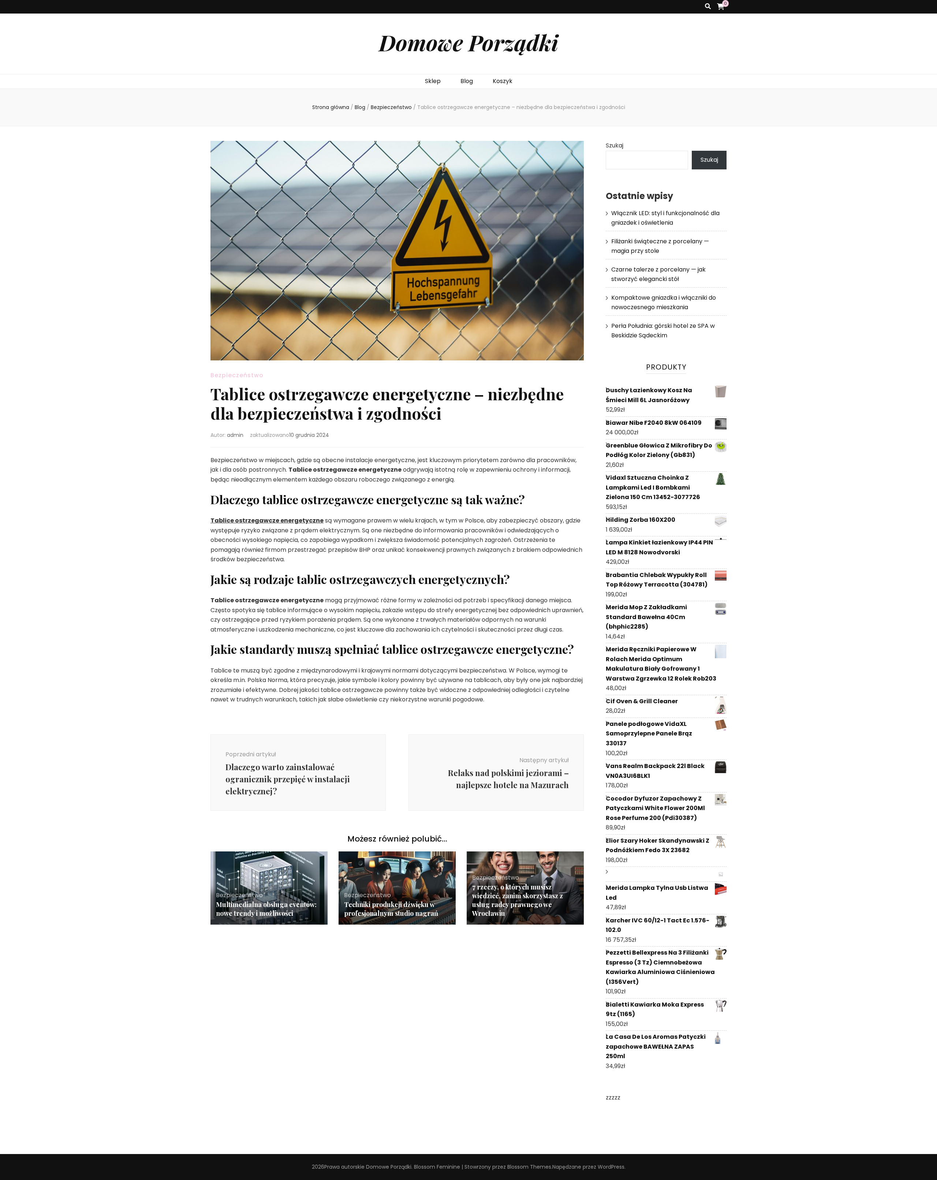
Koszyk (502, 81)
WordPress (611, 1166)
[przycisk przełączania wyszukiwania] (708, 7)
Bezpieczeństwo (237, 375)
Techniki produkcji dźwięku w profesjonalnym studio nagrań (391, 909)
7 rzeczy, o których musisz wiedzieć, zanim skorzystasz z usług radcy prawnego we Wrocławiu (517, 900)
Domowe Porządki (468, 42)
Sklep (433, 81)
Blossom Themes (529, 1166)
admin (235, 435)
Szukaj (614, 145)
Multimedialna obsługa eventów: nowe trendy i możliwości (266, 909)
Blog (466, 81)
